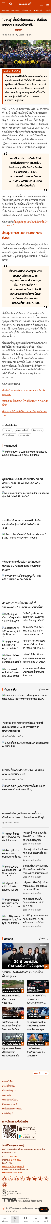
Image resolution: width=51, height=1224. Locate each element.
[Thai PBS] (25, 4)
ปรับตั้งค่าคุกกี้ (7, 1113)
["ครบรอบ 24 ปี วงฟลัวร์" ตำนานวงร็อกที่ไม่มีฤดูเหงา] (25, 956)
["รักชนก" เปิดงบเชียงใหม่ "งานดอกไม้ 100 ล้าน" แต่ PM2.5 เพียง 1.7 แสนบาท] (11, 645)
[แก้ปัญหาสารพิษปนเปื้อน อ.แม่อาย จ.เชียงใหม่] (13, 986)
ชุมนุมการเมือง (21, 430)
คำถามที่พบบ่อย (8, 1085)
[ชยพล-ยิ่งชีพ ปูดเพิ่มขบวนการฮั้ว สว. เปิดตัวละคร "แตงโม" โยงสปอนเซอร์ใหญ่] (25, 797)
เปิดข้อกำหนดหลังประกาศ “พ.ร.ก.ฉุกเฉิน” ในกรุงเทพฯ (23, 392)
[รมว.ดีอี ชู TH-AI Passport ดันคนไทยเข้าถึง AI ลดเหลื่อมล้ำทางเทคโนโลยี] (11, 920)
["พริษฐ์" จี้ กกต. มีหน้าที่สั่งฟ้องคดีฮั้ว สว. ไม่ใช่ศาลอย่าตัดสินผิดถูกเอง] (11, 837)
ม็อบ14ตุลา (36, 430)
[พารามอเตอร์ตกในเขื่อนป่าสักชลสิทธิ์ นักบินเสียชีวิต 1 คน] (11, 673)
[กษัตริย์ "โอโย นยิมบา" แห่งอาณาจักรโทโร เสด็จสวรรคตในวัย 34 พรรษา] (11, 659)
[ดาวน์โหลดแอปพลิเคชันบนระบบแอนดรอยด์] (26, 1136)
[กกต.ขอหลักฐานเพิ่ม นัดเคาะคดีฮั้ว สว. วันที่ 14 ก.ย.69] (11, 903)
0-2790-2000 (12, 1156)
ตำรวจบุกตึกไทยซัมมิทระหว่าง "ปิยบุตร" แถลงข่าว (24, 413)
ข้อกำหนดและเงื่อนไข (10, 1099)
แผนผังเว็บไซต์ (7, 1081)
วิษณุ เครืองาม (9, 435)
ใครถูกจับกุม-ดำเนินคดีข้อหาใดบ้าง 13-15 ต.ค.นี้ (25, 224)
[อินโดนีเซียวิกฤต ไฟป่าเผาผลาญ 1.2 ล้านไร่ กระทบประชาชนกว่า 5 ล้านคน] (11, 631)
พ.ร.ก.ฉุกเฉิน (24, 435)
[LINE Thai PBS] (28, 1178)
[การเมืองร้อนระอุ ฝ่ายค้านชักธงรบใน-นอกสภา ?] (38, 1039)
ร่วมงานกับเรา (7, 1095)
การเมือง (18, 30)
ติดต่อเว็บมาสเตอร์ (9, 1104)
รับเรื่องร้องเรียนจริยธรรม (12, 1108)
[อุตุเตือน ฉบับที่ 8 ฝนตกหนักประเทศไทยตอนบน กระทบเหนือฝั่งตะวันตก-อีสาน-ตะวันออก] (25, 463)
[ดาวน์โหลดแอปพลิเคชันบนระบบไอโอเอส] (26, 1128)
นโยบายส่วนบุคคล (9, 1090)
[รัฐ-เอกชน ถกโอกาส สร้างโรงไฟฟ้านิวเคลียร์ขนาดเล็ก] (13, 1039)
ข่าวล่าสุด (7, 430)
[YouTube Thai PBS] (34, 1178)
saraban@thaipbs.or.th (12, 1172)
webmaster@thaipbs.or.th (13, 1166)
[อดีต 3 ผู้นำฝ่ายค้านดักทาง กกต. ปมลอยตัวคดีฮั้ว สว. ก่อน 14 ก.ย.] (11, 854)
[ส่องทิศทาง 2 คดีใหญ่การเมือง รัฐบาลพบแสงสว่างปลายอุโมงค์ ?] (38, 1013)
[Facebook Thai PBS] (4, 1178)
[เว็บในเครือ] (3, 4)
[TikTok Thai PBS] (40, 1178)
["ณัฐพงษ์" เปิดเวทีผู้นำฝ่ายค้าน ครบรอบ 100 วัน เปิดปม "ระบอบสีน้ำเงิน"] (11, 887)
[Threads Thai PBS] (22, 1178)
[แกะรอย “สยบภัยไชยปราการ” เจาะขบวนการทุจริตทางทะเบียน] (38, 986)
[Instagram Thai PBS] (16, 1178)
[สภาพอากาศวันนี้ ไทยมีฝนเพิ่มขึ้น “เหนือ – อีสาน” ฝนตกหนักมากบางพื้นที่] (25, 587)
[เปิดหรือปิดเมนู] (42, 4)
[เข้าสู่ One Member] (47, 4)
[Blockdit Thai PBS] (46, 1178)
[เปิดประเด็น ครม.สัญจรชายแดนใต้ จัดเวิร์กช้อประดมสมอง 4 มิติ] (25, 754)
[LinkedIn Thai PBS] (4, 1184)
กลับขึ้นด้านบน (39, 1073)
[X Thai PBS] (10, 1178)
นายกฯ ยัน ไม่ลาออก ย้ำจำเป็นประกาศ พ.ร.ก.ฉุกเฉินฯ (25, 403)
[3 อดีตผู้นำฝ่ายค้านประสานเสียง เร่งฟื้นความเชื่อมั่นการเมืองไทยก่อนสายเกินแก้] (11, 870)
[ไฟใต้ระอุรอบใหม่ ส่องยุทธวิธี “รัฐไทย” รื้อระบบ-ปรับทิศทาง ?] (13, 1013)
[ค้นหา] (10, 4)
